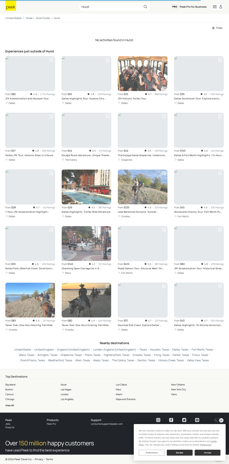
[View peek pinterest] (197, 420)
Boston (9, 389)
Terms (49, 459)
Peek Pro (51, 423)
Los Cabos (121, 384)
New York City (178, 389)
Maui (118, 389)
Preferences (152, 453)
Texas (29, 18)
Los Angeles (67, 399)
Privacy (39, 459)
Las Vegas (66, 389)
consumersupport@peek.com (107, 423)
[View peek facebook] (171, 420)
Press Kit (10, 427)
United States (13, 18)
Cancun (9, 394)
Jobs (7, 423)
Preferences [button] (205, 445)
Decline (179, 453)
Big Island (10, 384)
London (65, 394)
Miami (119, 394)
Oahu (174, 394)
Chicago (9, 399)
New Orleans (178, 384)
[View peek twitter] (184, 420)
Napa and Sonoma (125, 399)
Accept (207, 453)
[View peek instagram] (158, 420)
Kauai (64, 384)
